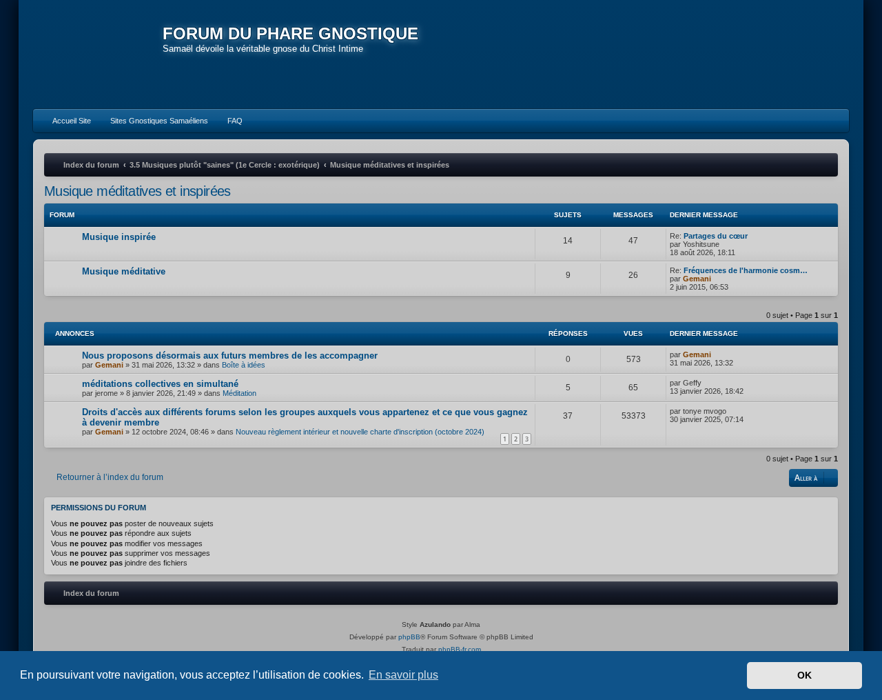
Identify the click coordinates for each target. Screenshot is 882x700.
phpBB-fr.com (459, 649)
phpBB (409, 637)
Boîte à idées (243, 365)
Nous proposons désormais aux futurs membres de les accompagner (230, 355)
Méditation (239, 393)
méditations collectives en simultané (160, 384)
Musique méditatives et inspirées (137, 191)
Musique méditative (123, 271)
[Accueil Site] (774, 54)
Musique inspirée (119, 237)
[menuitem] (65, 120)
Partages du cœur (716, 236)
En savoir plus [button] (403, 675)
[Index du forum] (98, 55)
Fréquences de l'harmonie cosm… (746, 270)
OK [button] (804, 675)
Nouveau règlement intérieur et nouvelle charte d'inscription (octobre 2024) (360, 432)
